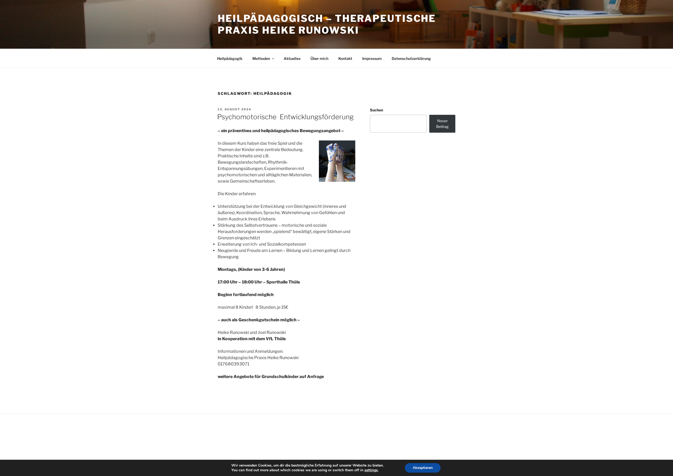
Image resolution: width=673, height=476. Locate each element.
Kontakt (345, 58)
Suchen (376, 110)
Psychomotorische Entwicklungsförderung (285, 117)
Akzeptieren (423, 467)
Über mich (319, 58)
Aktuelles (292, 58)
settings (371, 470)
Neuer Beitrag (442, 123)
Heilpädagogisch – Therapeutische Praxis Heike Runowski (327, 24)
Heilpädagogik (229, 58)
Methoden (261, 58)
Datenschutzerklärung (411, 58)
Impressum (372, 58)
